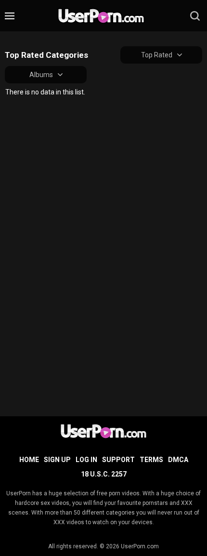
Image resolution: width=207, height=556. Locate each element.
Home (29, 459)
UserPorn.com (140, 546)
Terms (151, 459)
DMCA (178, 459)
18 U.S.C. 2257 (104, 474)
